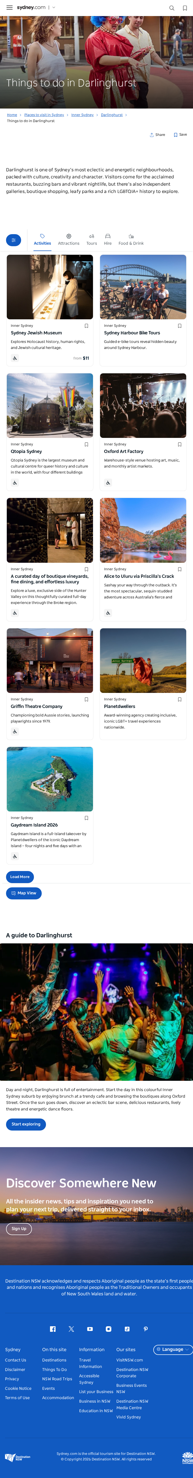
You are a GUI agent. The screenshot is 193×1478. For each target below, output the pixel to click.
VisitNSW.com (129, 1360)
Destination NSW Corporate (132, 1373)
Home (12, 115)
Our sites (125, 1350)
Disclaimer (15, 1370)
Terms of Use (17, 1398)
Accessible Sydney (89, 1379)
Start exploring (26, 1124)
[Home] (31, 7)
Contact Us (15, 1360)
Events (48, 1389)
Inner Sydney (82, 115)
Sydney (13, 1350)
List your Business (96, 1392)
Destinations (54, 1360)
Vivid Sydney (128, 1417)
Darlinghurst (112, 115)
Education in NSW (96, 1411)
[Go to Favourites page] (184, 7)
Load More (20, 877)
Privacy (12, 1379)
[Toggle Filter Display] (13, 240)
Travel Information (90, 1363)
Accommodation (58, 1398)
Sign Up (19, 1229)
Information (92, 1350)
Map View (27, 893)
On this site (54, 1350)
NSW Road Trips (57, 1379)
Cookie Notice (18, 1389)
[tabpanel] (96, 54)
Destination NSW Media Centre (132, 1404)
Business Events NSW (131, 1389)
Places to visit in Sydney (44, 115)
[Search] (172, 9)
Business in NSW (94, 1401)
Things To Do (54, 1370)
